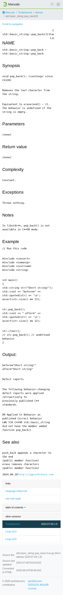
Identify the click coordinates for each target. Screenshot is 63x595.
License (32, 588)
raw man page (13, 498)
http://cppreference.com (35, 474)
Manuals (10, 12)
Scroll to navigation (12, 24)
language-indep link (16, 491)
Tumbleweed (25, 12)
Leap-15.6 (11, 539)
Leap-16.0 (11, 531)
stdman (39, 12)
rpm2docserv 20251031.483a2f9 (38, 583)
